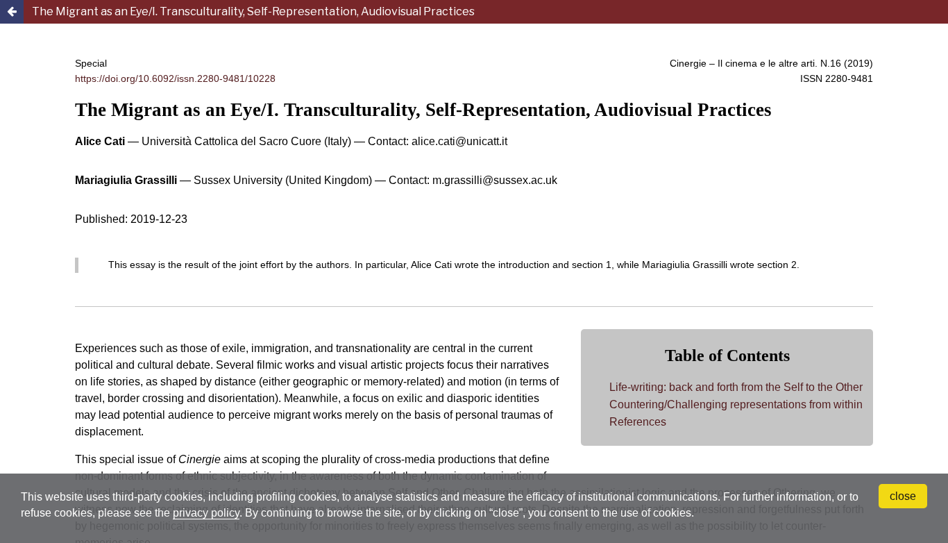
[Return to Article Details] (12, 12)
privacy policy (206, 513)
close (903, 496)
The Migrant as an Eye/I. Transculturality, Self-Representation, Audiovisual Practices (253, 11)
